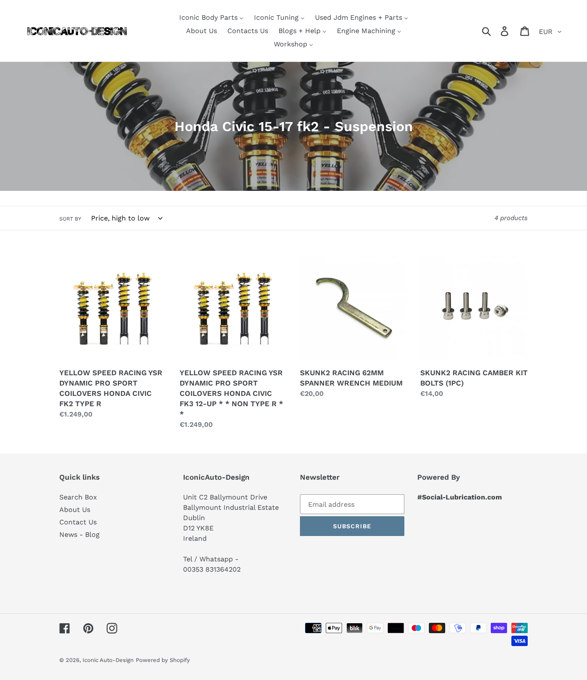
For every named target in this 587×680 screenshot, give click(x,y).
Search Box (78, 497)
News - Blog (79, 534)
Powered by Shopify (163, 660)
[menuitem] (211, 17)
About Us (74, 509)
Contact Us (78, 522)
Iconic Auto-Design (108, 660)
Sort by (70, 219)
